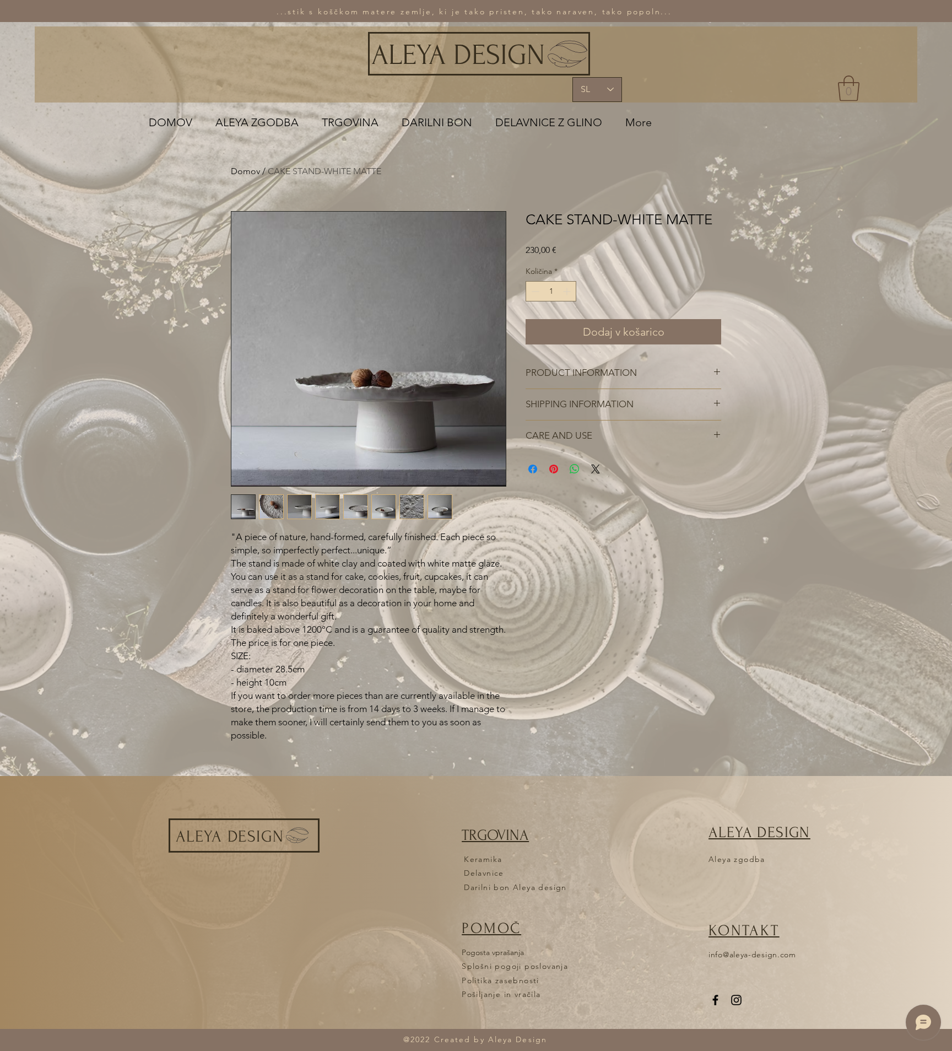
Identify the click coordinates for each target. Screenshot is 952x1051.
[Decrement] (534, 291)
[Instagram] (736, 1000)
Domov (245, 171)
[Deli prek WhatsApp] (574, 469)
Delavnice (484, 873)
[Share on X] (595, 469)
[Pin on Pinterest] (553, 469)
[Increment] (568, 291)
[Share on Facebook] (532, 469)
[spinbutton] (551, 291)
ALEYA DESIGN (458, 55)
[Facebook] (715, 1000)
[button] (848, 88)
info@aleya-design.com (752, 955)
